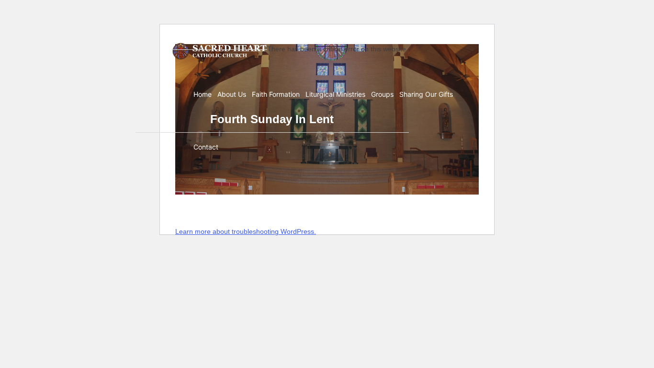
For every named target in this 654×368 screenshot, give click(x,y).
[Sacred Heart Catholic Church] (219, 51)
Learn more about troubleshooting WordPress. (245, 231)
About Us (231, 94)
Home (202, 94)
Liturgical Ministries (335, 94)
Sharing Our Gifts (426, 94)
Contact (205, 147)
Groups (382, 94)
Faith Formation (276, 94)
